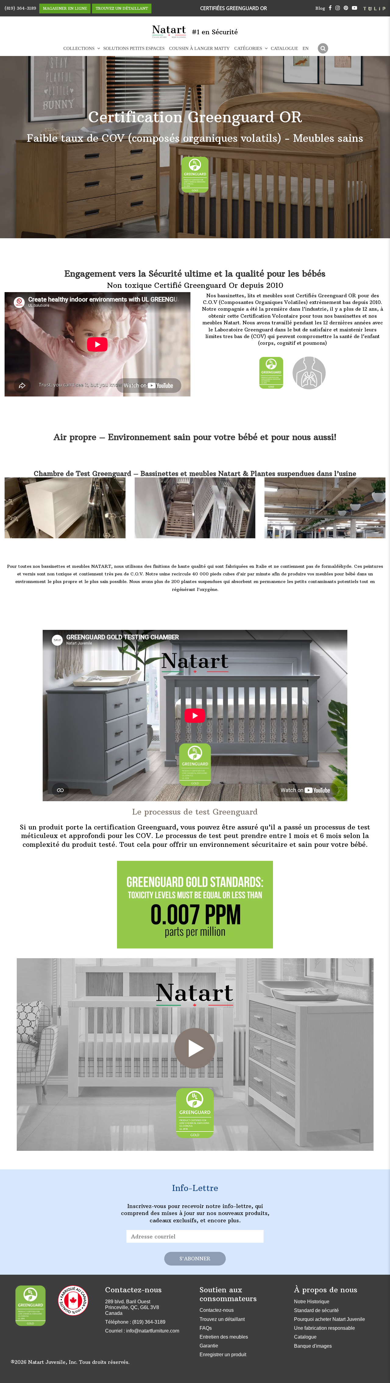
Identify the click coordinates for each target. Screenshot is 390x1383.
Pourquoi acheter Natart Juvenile (329, 1319)
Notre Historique (311, 1301)
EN (306, 48)
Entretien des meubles (224, 1336)
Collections (78, 48)
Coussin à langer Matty (199, 48)
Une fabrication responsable (324, 1328)
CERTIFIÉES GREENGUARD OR (233, 8)
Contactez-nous (217, 1310)
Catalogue (284, 48)
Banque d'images (313, 1346)
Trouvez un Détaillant (122, 8)
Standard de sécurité (316, 1310)
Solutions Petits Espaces (134, 48)
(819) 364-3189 (20, 8)
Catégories (248, 48)
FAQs (206, 1328)
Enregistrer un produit (223, 1354)
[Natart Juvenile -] (169, 31)
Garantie (209, 1345)
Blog (320, 8)
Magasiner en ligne (65, 8)
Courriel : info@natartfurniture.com (142, 1330)
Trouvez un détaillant (222, 1319)
